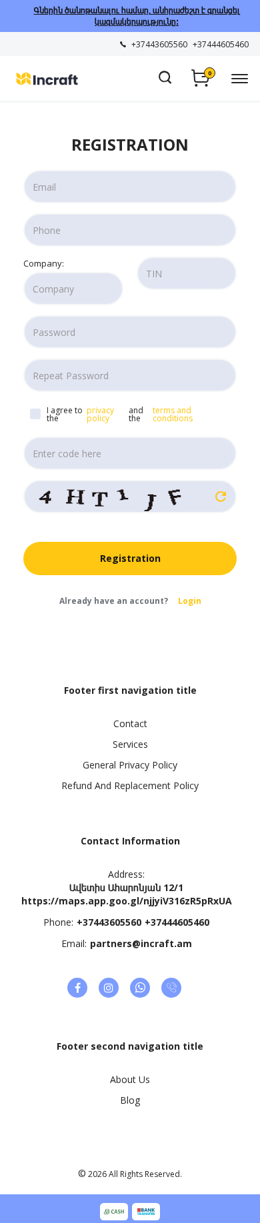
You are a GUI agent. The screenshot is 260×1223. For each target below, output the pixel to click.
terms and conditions (174, 415)
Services (130, 744)
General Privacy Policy (130, 764)
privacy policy (100, 415)
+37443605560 (109, 922)
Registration (130, 558)
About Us (130, 1079)
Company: (43, 263)
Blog (130, 1100)
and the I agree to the (121, 414)
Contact (130, 723)
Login (189, 601)
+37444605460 (177, 922)
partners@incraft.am (141, 943)
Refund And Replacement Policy (130, 785)
